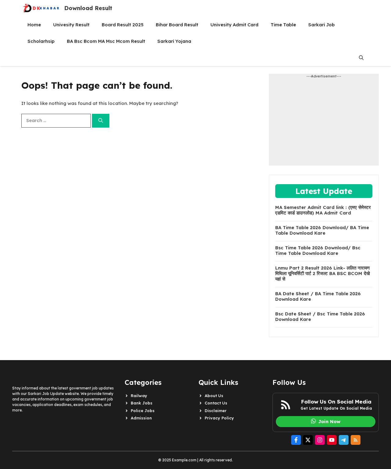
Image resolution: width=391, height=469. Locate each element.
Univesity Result (71, 25)
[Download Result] (41, 8)
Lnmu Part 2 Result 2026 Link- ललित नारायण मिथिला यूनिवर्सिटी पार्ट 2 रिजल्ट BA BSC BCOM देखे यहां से (322, 273)
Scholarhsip (41, 41)
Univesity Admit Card (234, 25)
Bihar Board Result (177, 25)
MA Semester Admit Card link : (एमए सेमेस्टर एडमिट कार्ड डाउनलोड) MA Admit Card (323, 210)
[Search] (100, 121)
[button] (361, 58)
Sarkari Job (321, 25)
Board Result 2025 (123, 25)
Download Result (88, 8)
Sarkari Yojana (174, 41)
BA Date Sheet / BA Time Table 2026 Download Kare (318, 296)
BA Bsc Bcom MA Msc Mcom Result (106, 41)
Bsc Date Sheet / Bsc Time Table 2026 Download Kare (320, 316)
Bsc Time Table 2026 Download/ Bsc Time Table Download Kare (317, 250)
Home (34, 25)
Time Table (283, 25)
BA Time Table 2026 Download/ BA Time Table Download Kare (322, 230)
